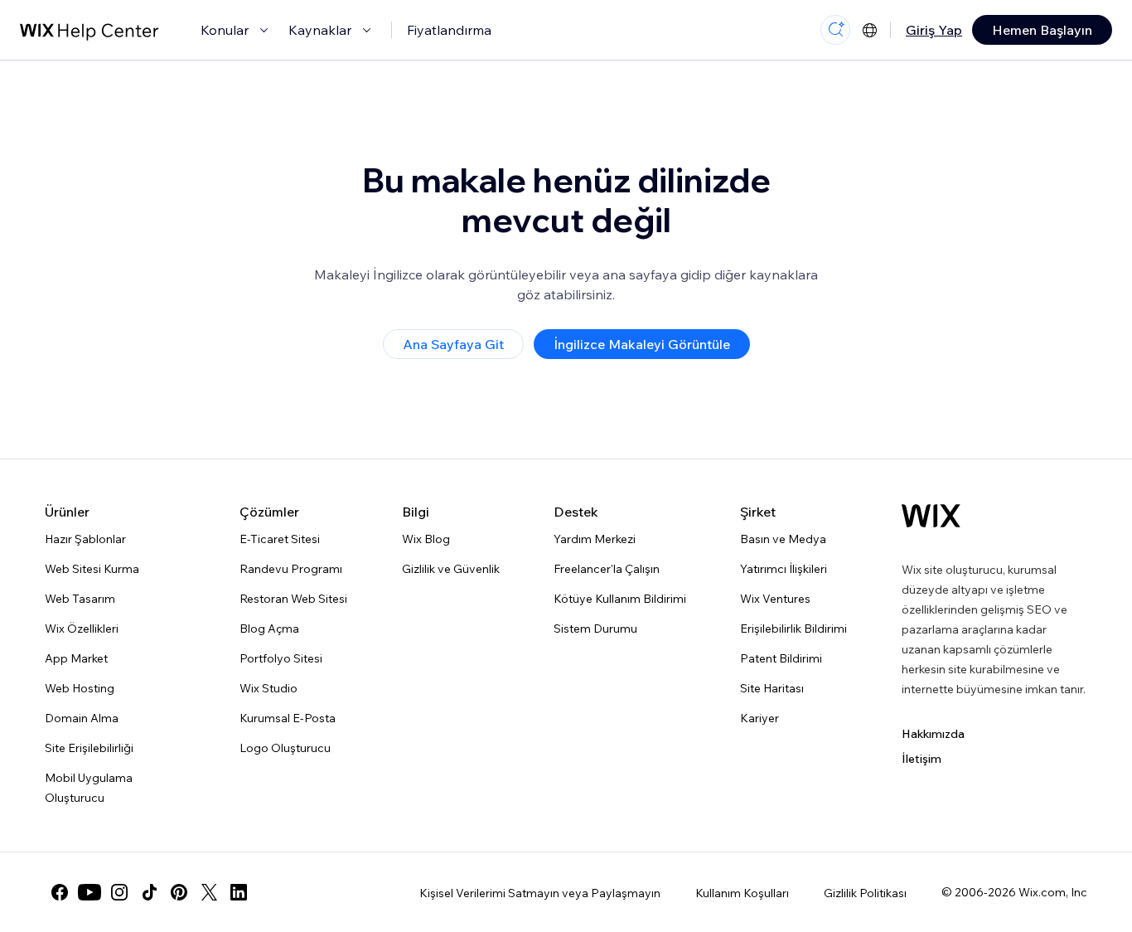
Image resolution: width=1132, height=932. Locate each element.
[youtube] (89, 892)
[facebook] (60, 892)
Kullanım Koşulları (742, 893)
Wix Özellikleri (82, 628)
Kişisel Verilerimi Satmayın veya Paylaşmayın (539, 893)
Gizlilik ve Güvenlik (451, 568)
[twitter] (209, 892)
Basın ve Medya (783, 539)
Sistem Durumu (595, 628)
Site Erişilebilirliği (89, 747)
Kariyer (759, 718)
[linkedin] (239, 892)
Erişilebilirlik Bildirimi (793, 628)
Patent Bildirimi (781, 658)
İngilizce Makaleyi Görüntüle (642, 344)
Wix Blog (426, 539)
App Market (76, 658)
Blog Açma (269, 628)
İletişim (921, 758)
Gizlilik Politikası (865, 893)
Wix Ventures (775, 598)
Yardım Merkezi (595, 539)
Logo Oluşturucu (285, 747)
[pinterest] (179, 892)
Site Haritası (772, 688)
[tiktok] (149, 892)
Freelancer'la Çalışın (607, 568)
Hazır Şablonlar (85, 539)
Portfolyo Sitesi (280, 658)
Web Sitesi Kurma (92, 568)
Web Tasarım (80, 598)
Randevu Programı (290, 568)
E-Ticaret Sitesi (279, 539)
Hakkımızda (933, 733)
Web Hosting (79, 688)
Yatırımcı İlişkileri (783, 568)
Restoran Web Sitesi (293, 598)
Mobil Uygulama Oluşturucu (89, 787)
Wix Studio (268, 688)
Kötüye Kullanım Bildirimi (620, 598)
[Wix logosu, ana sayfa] (931, 515)
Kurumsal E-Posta (287, 718)
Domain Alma (82, 718)
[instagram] (119, 892)
